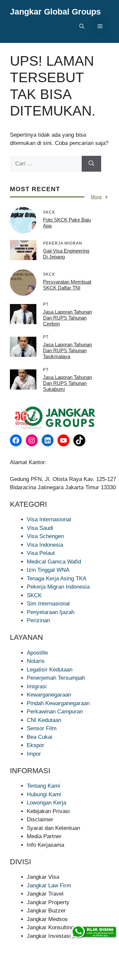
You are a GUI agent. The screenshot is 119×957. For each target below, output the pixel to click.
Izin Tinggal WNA (48, 570)
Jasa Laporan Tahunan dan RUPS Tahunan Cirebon (67, 317)
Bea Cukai (39, 737)
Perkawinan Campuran (55, 711)
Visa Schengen (45, 536)
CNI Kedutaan (44, 720)
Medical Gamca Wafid (54, 562)
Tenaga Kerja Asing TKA (56, 578)
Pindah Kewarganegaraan (58, 703)
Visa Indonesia (45, 545)
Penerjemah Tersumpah (56, 678)
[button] (82, 26)
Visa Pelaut (41, 553)
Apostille (37, 653)
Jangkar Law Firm (49, 885)
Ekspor (35, 745)
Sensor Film (42, 728)
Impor (34, 754)
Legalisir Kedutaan (49, 669)
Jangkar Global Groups (55, 11)
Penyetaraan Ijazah (50, 612)
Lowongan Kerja (46, 803)
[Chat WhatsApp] (93, 932)
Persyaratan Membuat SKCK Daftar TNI (67, 285)
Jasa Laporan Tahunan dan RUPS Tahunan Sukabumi (67, 383)
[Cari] (91, 164)
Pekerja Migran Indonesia (58, 587)
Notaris (36, 661)
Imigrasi (37, 686)
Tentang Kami (43, 786)
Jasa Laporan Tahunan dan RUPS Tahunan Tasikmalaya (67, 350)
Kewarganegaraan (49, 695)
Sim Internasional (48, 603)
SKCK (34, 595)
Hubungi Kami (44, 794)
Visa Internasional (49, 519)
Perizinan (38, 620)
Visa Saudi (40, 528)
